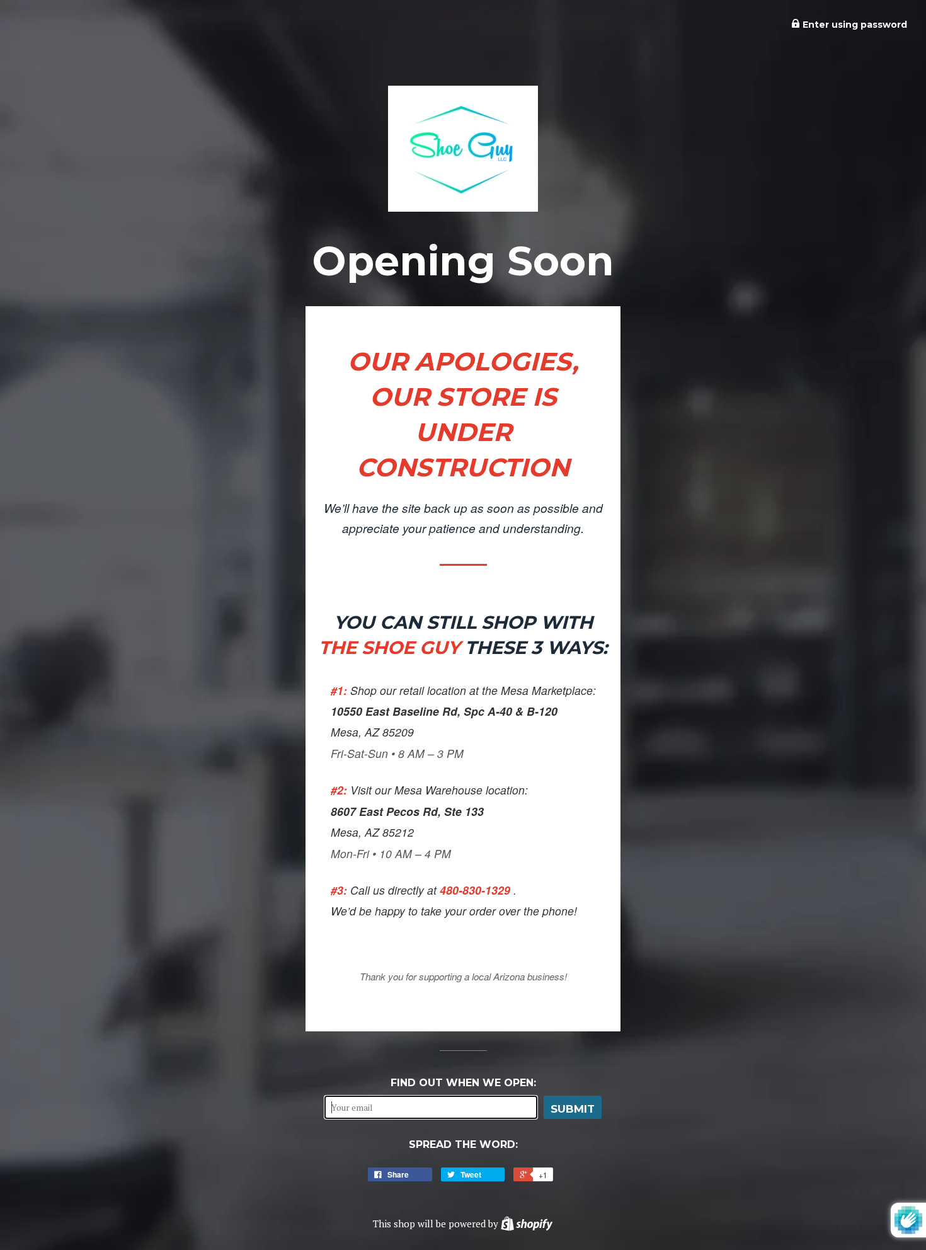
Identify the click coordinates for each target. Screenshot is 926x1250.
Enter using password (853, 24)
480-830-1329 (476, 890)
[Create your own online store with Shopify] (526, 1223)
